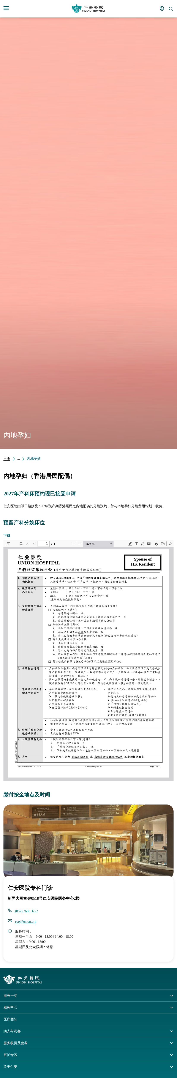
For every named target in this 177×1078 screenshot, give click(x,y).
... (18, 458)
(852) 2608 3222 (26, 911)
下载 (6, 535)
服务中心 (10, 1007)
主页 (6, 458)
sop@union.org (25, 921)
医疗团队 (10, 1019)
